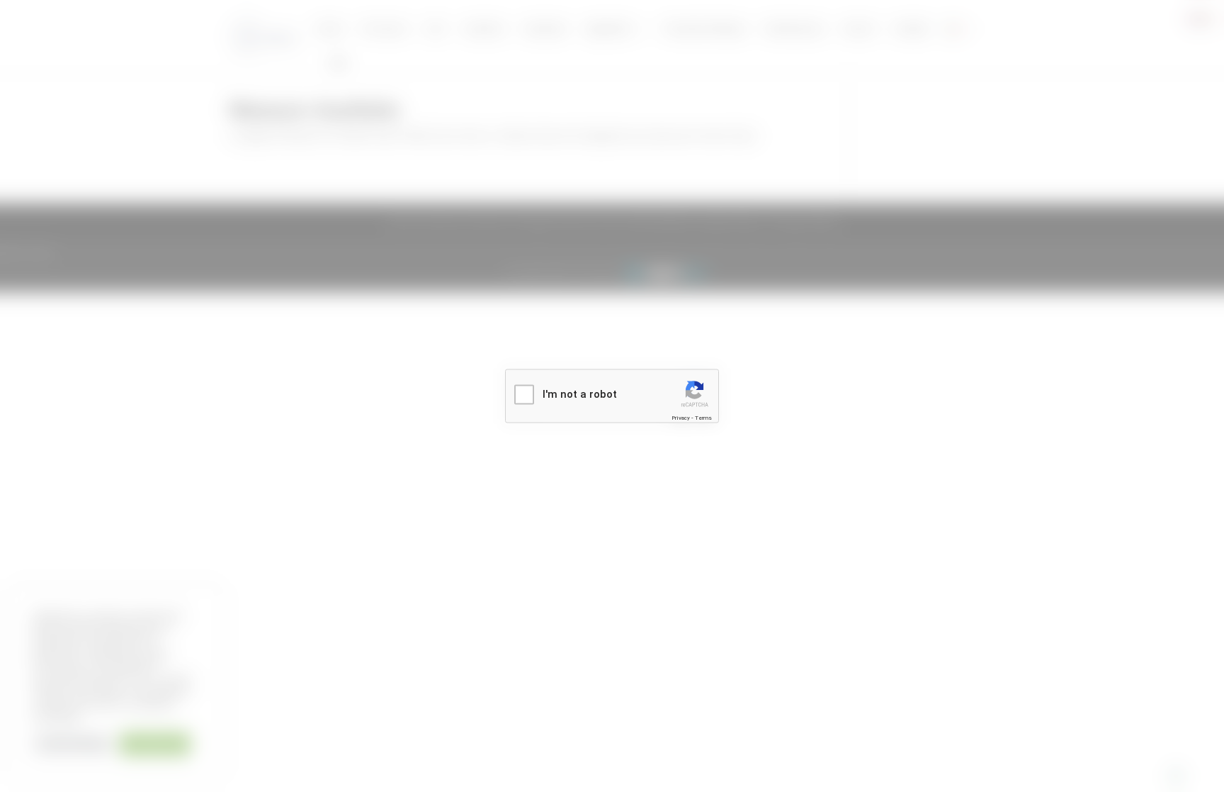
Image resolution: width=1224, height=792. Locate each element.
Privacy (681, 417)
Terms (703, 417)
